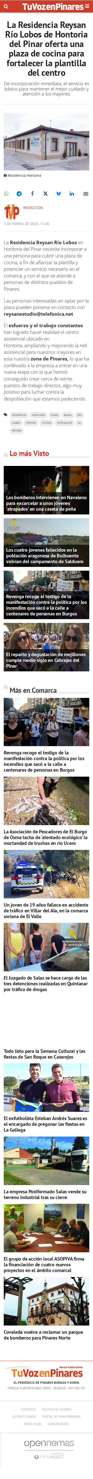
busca (67, 415)
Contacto (28, 1409)
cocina (46, 422)
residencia (19, 415)
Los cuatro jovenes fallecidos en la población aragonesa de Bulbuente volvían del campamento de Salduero (45, 556)
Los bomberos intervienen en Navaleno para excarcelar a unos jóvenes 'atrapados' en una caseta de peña (46, 503)
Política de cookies (56, 1409)
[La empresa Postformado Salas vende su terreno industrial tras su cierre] (46, 1161)
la (79, 422)
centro (31, 422)
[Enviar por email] (86, 194)
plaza (54, 415)
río (79, 415)
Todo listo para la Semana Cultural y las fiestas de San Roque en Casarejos (44, 1054)
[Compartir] (6, 194)
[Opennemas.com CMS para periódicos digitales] (49, 1449)
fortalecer (64, 422)
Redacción (33, 207)
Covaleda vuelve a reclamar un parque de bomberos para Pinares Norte (43, 1335)
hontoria (38, 415)
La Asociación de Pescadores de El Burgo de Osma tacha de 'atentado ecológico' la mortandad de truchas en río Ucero (46, 837)
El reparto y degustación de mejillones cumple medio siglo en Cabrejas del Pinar (45, 660)
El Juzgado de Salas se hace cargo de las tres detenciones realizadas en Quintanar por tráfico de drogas (46, 984)
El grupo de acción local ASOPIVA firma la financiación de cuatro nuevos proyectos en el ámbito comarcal (44, 1265)
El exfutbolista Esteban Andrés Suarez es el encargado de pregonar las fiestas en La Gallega (45, 1124)
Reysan (16, 430)
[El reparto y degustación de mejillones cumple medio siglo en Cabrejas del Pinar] (46, 646)
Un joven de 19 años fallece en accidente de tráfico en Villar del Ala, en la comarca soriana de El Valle (46, 911)
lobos (16, 422)
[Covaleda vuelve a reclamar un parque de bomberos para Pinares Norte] (46, 1301)
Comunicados (58, 1424)
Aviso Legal (32, 1424)
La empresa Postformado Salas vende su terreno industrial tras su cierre (45, 1194)
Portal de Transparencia (61, 1417)
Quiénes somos (24, 1417)
